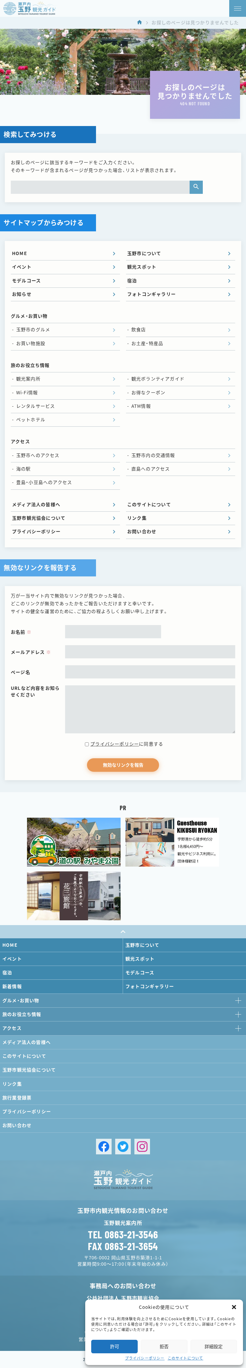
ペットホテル (30, 419)
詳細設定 (214, 1346)
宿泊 (132, 280)
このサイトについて (185, 1358)
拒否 (164, 1346)
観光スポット (141, 267)
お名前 (21, 632)
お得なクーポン (148, 392)
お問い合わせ (141, 531)
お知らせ (22, 294)
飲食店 (138, 329)
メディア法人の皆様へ (36, 504)
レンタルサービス (35, 406)
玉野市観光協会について (38, 518)
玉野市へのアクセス (38, 455)
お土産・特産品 (147, 343)
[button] (234, 1307)
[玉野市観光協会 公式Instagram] (142, 1146)
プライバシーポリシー (145, 1358)
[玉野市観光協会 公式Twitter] (123, 1146)
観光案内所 (28, 379)
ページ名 (20, 672)
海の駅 (23, 469)
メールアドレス (31, 652)
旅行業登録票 (17, 1098)
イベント (22, 267)
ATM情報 (141, 406)
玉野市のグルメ (33, 329)
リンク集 (137, 518)
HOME (19, 253)
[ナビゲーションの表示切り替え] (237, 8)
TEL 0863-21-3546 (123, 1234)
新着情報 (12, 986)
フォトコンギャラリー (151, 294)
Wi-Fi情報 (27, 392)
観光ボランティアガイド (157, 379)
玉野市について (144, 253)
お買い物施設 (30, 343)
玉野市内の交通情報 (153, 455)
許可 (114, 1346)
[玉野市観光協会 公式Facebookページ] (104, 1146)
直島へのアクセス (150, 469)
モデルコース (26, 280)
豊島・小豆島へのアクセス (44, 482)
